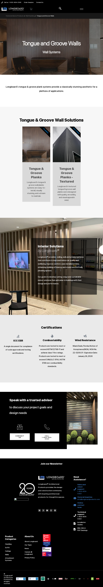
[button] (60, 8)
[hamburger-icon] (81, 9)
